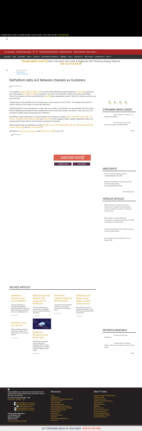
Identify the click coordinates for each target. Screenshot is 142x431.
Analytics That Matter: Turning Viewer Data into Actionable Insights (117, 183)
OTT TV (35, 52)
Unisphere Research (100, 417)
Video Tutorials (55, 402)
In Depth (36, 57)
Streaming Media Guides (58, 410)
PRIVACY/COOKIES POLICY (16, 421)
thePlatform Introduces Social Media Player (40, 335)
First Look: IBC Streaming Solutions (115, 174)
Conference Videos (57, 401)
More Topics (91, 52)
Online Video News (22, 74)
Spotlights (54, 417)
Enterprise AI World (100, 399)
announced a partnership (28, 131)
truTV (75, 125)
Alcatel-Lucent (46, 131)
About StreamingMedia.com (59, 418)
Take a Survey (88, 57)
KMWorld (96, 406)
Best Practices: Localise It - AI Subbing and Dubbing (118, 116)
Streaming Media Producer (102, 415)
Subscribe (21, 57)
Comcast (79, 92)
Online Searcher (99, 408)
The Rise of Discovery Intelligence (115, 336)
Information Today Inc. (15, 399)
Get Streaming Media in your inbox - (71, 428)
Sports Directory (48, 35)
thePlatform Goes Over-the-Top (18, 324)
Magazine (55, 397)
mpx (46, 96)
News (29, 57)
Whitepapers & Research (50, 57)
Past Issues (82, 164)
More (132, 131)
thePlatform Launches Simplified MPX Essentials (63, 298)
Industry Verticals (79, 52)
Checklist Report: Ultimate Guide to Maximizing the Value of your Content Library (119, 345)
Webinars (63, 57)
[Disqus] (52, 200)
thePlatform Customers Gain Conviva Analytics (18, 298)
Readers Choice (56, 411)
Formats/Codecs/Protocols (48, 52)
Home (14, 57)
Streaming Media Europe (101, 413)
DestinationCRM (99, 397)
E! (68, 125)
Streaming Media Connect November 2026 (14, 35)
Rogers (45, 119)
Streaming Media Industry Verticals (62, 408)
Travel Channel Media (57, 125)
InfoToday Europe (99, 404)
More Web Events (128, 192)
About (108, 57)
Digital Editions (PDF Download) (62, 399)
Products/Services (65, 52)
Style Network (85, 125)
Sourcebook (62, 35)
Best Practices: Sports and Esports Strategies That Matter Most (117, 124)
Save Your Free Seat (69, 63)
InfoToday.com (98, 402)
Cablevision (32, 119)
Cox (23, 119)
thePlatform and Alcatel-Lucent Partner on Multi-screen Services (83, 299)
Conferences (99, 57)
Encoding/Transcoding (23, 52)
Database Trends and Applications (104, 395)
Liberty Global (71, 117)
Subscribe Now (70, 157)
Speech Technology (100, 411)
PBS (44, 125)
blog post (23, 92)
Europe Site (35, 35)
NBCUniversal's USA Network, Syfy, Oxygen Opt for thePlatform (41, 299)
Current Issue (63, 164)
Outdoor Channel (15, 127)
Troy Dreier (21, 72)
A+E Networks (28, 94)
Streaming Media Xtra (57, 404)
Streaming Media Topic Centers (60, 406)
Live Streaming (9, 52)
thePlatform (34, 92)
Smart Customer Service (101, 410)
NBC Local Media (34, 127)
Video (70, 57)
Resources (77, 57)
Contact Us (54, 420)
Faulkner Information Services (103, 401)
